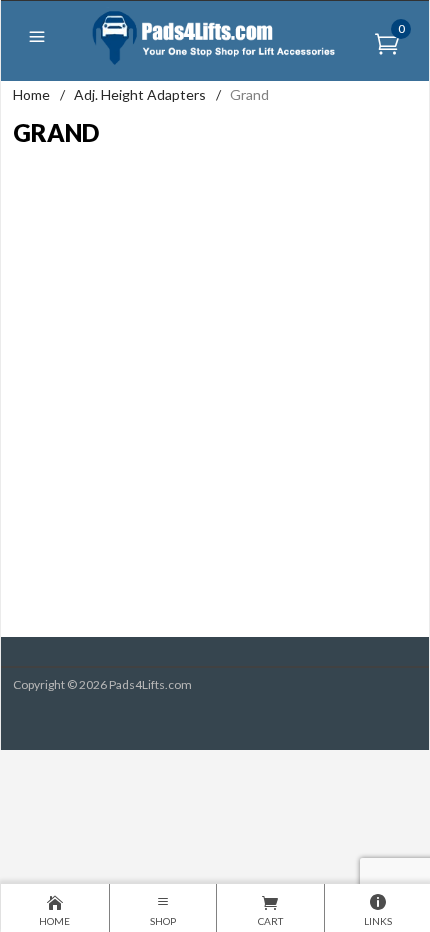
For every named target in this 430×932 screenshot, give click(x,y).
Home (31, 94)
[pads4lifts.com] (215, 36)
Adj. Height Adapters (140, 94)
